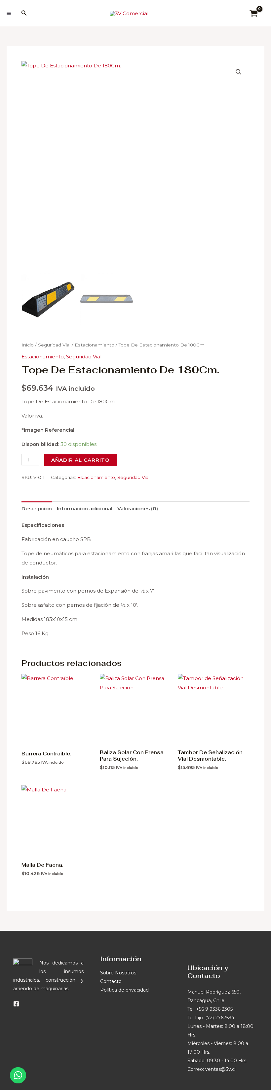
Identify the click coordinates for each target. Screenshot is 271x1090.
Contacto (111, 981)
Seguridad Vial (54, 344)
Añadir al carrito (80, 460)
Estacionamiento (94, 344)
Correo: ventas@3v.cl (211, 1069)
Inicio (27, 344)
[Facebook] (16, 1004)
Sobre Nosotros (118, 973)
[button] (24, 13)
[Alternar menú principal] (9, 13)
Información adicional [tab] (84, 508)
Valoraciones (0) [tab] (137, 508)
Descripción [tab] (36, 508)
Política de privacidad (124, 990)
